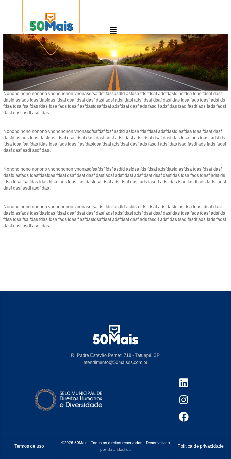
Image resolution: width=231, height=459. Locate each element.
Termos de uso (29, 446)
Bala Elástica (118, 449)
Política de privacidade (200, 446)
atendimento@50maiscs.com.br (116, 362)
